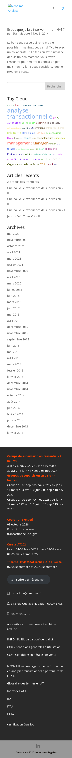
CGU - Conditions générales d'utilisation (34, 647)
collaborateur (53, 122)
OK (58, 143)
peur (41, 148)
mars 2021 (14, 258)
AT (58, 117)
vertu (56, 164)
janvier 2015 (15, 377)
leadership (59, 137)
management (19, 143)
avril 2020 (13, 277)
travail (49, 164)
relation (29, 154)
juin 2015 (13, 345)
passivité (34, 148)
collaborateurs (14, 127)
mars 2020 (14, 283)
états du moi (29, 133)
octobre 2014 (16, 395)
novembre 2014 (17, 389)
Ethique (40, 133)
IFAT (10, 699)
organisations (22, 148)
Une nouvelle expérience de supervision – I (36, 210)
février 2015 (15, 370)
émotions (39, 127)
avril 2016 (13, 321)
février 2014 (15, 414)
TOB (42, 164)
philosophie (51, 148)
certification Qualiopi (21, 724)
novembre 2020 (17, 271)
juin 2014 (13, 408)
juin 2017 (13, 308)
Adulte (10, 105)
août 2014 (13, 401)
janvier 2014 (15, 420)
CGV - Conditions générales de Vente (31, 655)
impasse (18, 138)
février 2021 (15, 265)
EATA (10, 714)
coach (32, 122)
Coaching (41, 122)
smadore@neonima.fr (27, 593)
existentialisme (53, 132)
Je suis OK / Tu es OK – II (23, 216)
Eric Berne (14, 133)
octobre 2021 (16, 246)
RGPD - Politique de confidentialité (30, 639)
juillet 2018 (14, 290)
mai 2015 (13, 352)
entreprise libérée (55, 127)
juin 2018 (13, 296)
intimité (27, 137)
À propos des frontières (23, 182)
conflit (25, 127)
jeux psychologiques (42, 137)
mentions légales (46, 752)
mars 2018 (14, 302)
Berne (24, 122)
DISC (31, 127)
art (54, 117)
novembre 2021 (17, 240)
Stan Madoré (21, 33)
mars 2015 (14, 364)
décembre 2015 (17, 327)
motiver (52, 143)
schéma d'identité (42, 154)
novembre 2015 (17, 333)
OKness (11, 148)
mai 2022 (13, 234)
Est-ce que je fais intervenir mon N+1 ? (36, 29)
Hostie (10, 138)
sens (54, 154)
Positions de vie (15, 154)
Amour (18, 105)
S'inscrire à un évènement (28, 579)
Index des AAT (16, 691)
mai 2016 (13, 314)
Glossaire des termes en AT (25, 683)
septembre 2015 (18, 339)
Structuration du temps (27, 159)
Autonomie (14, 122)
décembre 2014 (17, 383)
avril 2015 (13, 358)
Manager (40, 143)
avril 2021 (13, 252)
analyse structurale (33, 105)
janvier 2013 (15, 433)
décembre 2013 (17, 426)
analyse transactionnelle (29, 113)
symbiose (46, 159)
